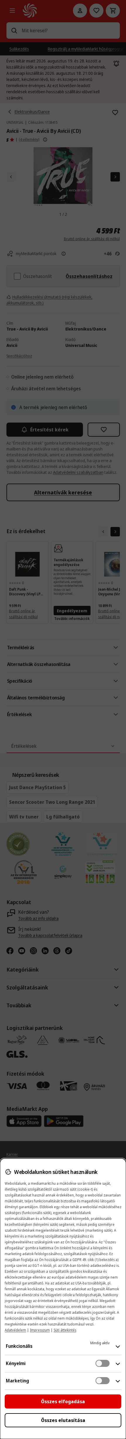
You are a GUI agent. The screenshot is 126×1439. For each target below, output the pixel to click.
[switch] (103, 1363)
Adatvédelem (15, 1330)
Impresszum (40, 1330)
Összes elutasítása (63, 1420)
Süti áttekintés (65, 1330)
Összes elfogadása (63, 1401)
